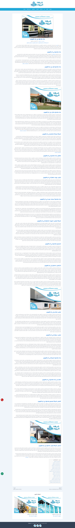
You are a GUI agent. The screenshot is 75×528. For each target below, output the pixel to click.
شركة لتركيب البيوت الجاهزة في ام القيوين (54, 471)
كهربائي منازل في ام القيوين (32, 514)
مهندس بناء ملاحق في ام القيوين (56, 479)
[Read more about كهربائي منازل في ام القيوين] (25, 504)
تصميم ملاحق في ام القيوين (56, 472)
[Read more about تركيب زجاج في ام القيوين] (49, 504)
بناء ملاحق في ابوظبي (25, 63)
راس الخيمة (29, 9)
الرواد (57, 45)
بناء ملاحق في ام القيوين (57, 461)
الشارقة (41, 9)
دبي (44, 9)
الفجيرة (37, 9)
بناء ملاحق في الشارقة (23, 130)
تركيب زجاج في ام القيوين (56, 514)
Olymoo (29, 523)
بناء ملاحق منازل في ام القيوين (56, 464)
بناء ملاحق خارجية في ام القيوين (56, 478)
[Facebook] (40, 525)
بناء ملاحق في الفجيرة (58, 152)
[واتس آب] (2, 473)
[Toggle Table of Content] (59, 460)
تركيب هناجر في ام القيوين (57, 475)
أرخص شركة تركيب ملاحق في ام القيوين (55, 482)
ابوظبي (50, 9)
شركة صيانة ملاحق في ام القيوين (56, 465)
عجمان (24, 9)
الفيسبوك (26, 457)
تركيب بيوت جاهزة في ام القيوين (56, 468)
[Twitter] (37, 525)
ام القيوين (33, 9)
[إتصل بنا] (2, 400)
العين (47, 9)
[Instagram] (35, 525)
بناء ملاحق (53, 54)
